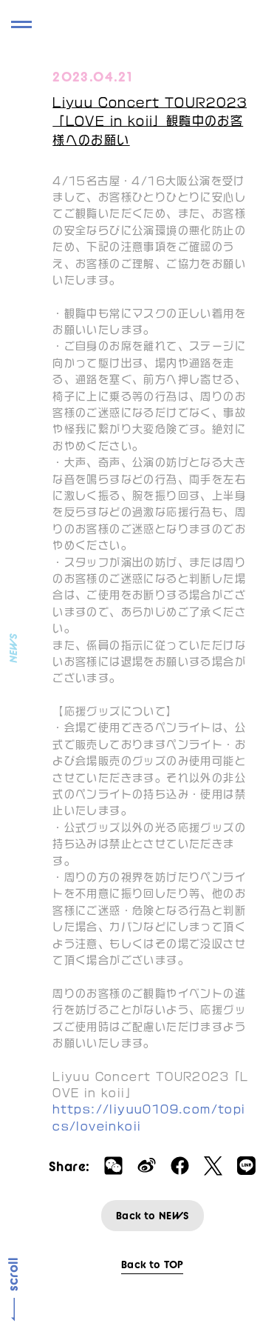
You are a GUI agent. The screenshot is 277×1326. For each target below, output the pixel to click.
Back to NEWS (152, 1215)
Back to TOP (152, 1264)
